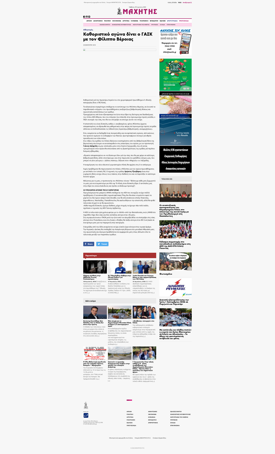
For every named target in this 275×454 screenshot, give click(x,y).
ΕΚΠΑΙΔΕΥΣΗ (154, 21)
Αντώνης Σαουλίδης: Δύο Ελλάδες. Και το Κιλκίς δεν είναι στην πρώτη (93, 322)
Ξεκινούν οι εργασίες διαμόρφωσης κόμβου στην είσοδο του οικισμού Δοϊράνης (119, 364)
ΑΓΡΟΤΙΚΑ (126, 21)
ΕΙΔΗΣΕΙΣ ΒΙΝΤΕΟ (105, 25)
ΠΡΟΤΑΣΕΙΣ (154, 25)
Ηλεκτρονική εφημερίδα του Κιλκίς (94, 2)
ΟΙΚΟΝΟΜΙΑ (116, 21)
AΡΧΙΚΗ (89, 21)
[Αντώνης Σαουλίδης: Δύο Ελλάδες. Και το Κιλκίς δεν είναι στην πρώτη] (95, 312)
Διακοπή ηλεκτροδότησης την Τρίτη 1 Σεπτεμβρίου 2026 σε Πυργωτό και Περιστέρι (174, 301)
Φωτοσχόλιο (165, 273)
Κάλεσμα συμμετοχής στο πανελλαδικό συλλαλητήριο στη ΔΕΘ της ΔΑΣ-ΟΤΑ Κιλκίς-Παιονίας (175, 244)
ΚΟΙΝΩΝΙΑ (134, 21)
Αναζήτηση (187, 2)
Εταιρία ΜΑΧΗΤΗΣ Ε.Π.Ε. (114, 2)
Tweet (104, 244)
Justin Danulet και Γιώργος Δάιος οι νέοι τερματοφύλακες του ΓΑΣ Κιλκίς (144, 277)
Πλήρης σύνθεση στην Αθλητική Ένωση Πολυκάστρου (92, 277)
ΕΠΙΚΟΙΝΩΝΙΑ (171, 25)
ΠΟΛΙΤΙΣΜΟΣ (144, 21)
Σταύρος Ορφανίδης (128, 2)
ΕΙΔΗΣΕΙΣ (163, 21)
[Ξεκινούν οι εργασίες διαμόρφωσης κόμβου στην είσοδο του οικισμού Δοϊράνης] (120, 353)
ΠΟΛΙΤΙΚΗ (107, 21)
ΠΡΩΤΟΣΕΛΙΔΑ (184, 21)
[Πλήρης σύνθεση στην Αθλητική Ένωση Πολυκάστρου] (95, 267)
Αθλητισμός (88, 29)
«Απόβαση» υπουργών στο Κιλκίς (143, 322)
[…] (88, 293)
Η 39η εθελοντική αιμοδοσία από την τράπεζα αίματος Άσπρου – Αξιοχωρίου (94, 363)
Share (90, 244)
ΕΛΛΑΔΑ (162, 25)
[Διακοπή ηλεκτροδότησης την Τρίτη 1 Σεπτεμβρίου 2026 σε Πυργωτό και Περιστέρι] (175, 287)
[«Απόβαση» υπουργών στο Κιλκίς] (144, 312)
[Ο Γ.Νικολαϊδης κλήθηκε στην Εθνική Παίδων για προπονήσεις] (120, 267)
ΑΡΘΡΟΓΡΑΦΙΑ (172, 21)
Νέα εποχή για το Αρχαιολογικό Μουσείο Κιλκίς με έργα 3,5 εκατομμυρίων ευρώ (119, 323)
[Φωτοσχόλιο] (175, 261)
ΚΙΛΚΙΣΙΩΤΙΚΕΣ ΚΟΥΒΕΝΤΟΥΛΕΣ (121, 25)
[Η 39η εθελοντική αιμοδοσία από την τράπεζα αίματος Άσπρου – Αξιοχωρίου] (95, 353)
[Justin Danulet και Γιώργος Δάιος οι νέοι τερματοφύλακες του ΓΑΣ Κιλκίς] (144, 267)
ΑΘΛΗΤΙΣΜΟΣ (98, 21)
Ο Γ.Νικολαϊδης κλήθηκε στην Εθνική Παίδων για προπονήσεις (119, 277)
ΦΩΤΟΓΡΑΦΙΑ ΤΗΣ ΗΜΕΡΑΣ (141, 25)
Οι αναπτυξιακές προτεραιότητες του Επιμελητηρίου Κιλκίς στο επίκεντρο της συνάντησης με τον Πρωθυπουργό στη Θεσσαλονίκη (174, 210)
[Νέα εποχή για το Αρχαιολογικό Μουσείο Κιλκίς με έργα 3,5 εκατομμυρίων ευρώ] (120, 312)
